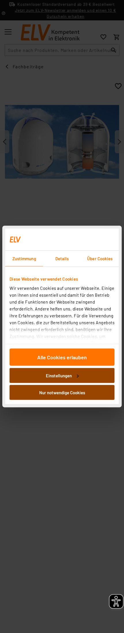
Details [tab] (62, 258)
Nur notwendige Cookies (62, 392)
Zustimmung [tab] (24, 258)
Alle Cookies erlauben (62, 357)
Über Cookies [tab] (99, 258)
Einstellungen (59, 375)
